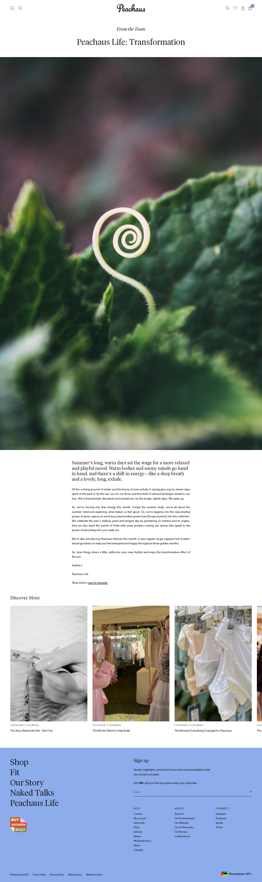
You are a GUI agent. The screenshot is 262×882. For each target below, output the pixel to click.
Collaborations (182, 836)
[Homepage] (131, 8)
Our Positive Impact (185, 818)
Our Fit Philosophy (184, 827)
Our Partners (181, 831)
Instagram (221, 813)
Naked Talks (32, 793)
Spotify (219, 822)
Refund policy (75, 874)
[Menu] (12, 8)
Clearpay (138, 849)
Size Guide (139, 822)
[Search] (20, 8)
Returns (137, 836)
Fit (15, 772)
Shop (19, 762)
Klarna (137, 845)
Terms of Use (39, 874)
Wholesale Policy (142, 840)
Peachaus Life (34, 803)
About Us (179, 813)
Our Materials (182, 822)
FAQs (136, 827)
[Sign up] (251, 792)
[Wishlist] (235, 8)
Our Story (27, 782)
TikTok (219, 827)
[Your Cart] (250, 8)
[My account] (242, 8)
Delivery (138, 831)
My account (140, 818)
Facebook (221, 818)
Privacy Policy (57, 874)
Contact (138, 813)
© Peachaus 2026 (19, 874)
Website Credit (94, 874)
